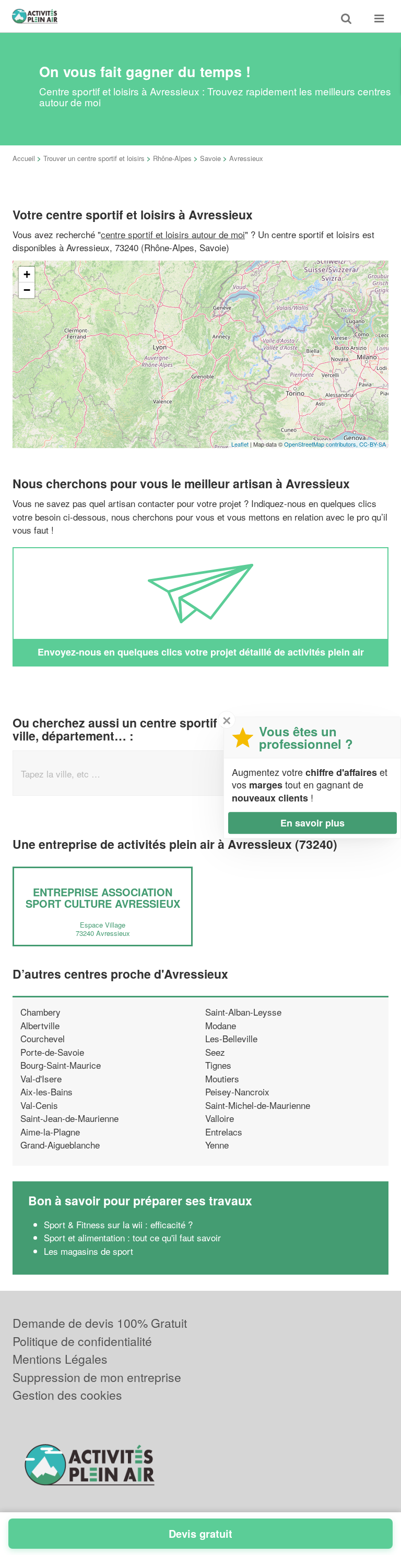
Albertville (40, 1025)
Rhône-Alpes (172, 158)
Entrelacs (223, 1131)
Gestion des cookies (67, 1394)
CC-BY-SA (372, 444)
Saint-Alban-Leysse (243, 1011)
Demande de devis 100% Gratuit (100, 1322)
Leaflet (240, 444)
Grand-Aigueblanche (60, 1144)
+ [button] (26, 274)
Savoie (210, 158)
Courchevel (42, 1038)
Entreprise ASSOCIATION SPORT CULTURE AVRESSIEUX (103, 897)
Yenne (217, 1144)
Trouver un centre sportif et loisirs (94, 158)
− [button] (26, 290)
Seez (215, 1051)
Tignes (218, 1064)
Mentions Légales (60, 1358)
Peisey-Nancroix (237, 1091)
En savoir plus (312, 823)
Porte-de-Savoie (52, 1051)
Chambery (40, 1011)
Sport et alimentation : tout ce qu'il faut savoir (132, 1237)
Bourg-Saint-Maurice (60, 1064)
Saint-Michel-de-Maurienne (257, 1105)
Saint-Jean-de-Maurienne (69, 1118)
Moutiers (222, 1078)
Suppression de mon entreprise (97, 1377)
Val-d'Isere (41, 1078)
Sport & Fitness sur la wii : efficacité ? (118, 1224)
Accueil (24, 158)
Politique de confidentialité (82, 1341)
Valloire (219, 1118)
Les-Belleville (231, 1038)
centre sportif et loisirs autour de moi (173, 234)
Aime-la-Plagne (50, 1131)
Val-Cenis (39, 1105)
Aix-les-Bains (46, 1091)
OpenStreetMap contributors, (321, 444)
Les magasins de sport (88, 1250)
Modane (220, 1025)
